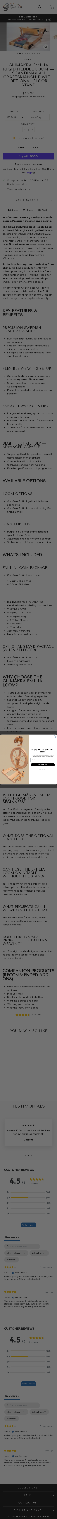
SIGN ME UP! (42, 764)
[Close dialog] (55, 736)
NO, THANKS (42, 769)
